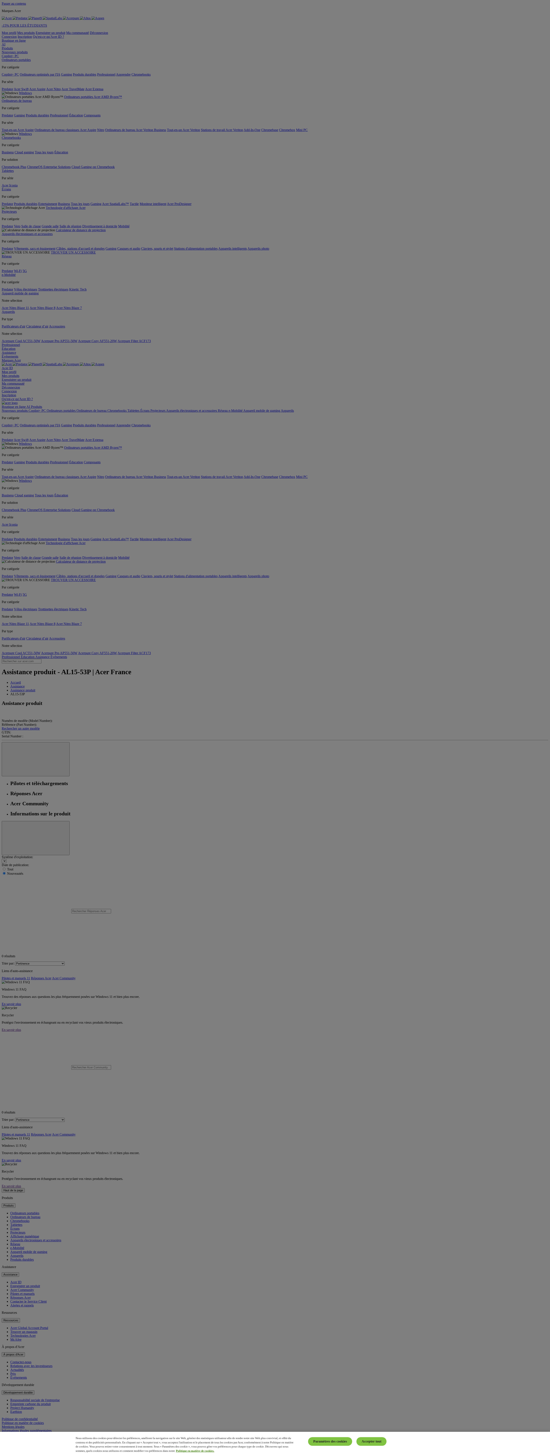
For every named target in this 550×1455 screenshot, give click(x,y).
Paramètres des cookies (330, 1441)
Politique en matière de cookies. (195, 1450)
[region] (275, 1443)
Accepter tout (371, 1441)
